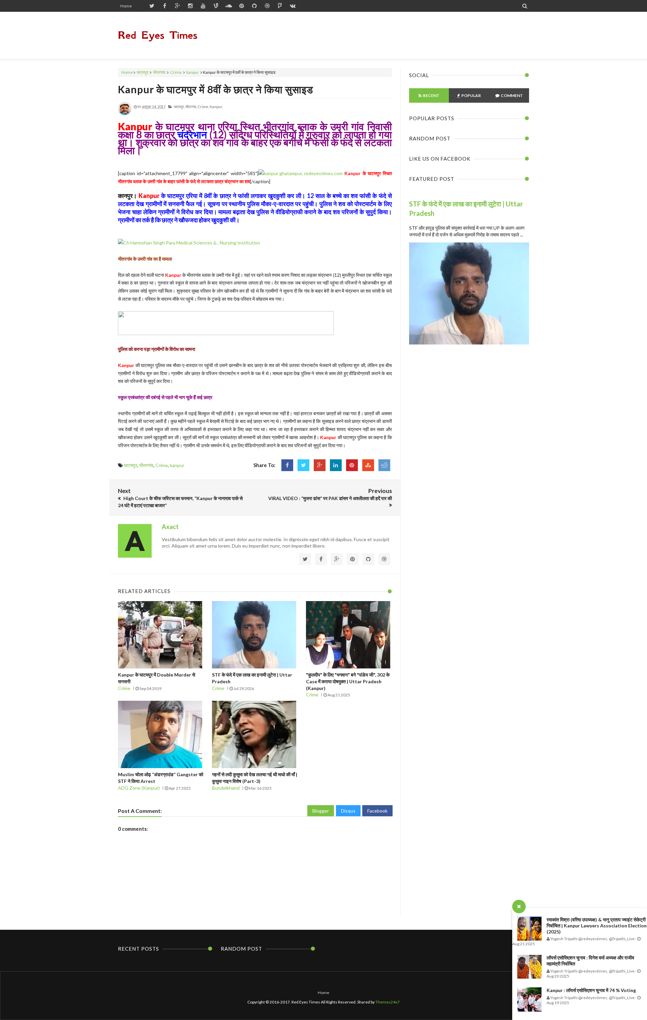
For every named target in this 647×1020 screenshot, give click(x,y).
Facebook (377, 811)
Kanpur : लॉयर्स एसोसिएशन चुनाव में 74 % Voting (591, 990)
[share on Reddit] (384, 465)
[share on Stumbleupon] (368, 465)
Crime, (203, 106)
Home (126, 5)
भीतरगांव (159, 72)
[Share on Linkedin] (336, 465)
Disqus (348, 811)
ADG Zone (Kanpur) (139, 788)
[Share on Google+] (320, 465)
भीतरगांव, (191, 106)
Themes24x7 (387, 1002)
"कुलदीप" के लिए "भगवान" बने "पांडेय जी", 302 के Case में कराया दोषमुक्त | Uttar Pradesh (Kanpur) (348, 681)
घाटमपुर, (179, 106)
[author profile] (124, 113)
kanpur (192, 72)
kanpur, (216, 106)
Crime (176, 72)
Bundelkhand (226, 788)
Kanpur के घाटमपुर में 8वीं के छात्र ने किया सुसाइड (215, 89)
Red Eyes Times (157, 35)
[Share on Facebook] (287, 465)
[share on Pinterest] (352, 465)
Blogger (320, 811)
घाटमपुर (142, 72)
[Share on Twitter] (303, 465)
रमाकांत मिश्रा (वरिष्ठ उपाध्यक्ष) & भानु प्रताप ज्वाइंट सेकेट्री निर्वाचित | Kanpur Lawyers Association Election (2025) (597, 925)
